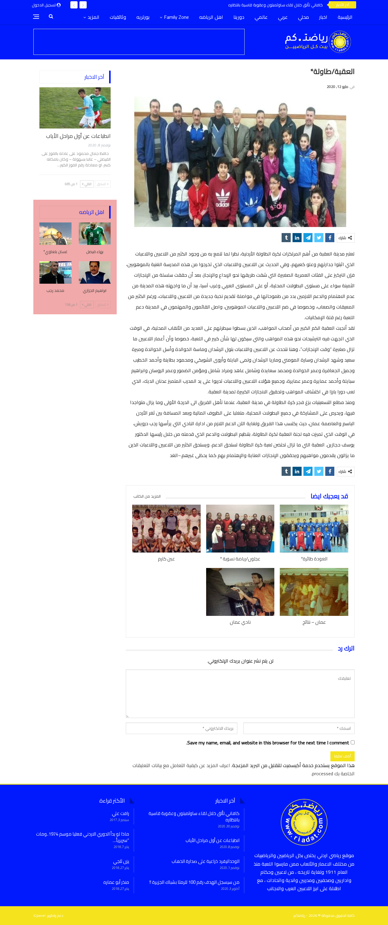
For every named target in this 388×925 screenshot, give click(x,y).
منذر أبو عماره (116, 882)
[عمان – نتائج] (314, 592)
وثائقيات (118, 17)
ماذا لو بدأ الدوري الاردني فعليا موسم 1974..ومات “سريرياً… (82, 837)
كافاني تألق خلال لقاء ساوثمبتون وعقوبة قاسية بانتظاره (275, 4)
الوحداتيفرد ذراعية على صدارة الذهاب (205, 861)
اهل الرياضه (211, 17)
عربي (283, 17)
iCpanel (39, 915)
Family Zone (176, 17)
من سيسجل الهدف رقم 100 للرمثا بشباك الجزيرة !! (194, 882)
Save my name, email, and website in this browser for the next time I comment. (267, 743)
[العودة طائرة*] (314, 529)
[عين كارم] (166, 529)
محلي (303, 17)
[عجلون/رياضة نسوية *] (240, 529)
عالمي (261, 17)
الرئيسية (345, 17)
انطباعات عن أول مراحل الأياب (78, 136)
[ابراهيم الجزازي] (95, 272)
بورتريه (142, 17)
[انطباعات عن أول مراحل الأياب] (75, 108)
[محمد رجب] (55, 272)
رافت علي (120, 813)
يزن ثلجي (121, 861)
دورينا (238, 17)
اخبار (323, 17)
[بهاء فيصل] (95, 233)
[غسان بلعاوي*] (55, 233)
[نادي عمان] (240, 592)
